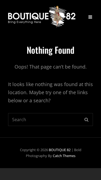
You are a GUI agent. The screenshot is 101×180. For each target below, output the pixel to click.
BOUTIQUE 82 (60, 149)
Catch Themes (64, 155)
